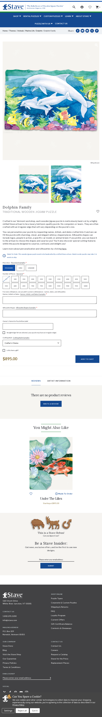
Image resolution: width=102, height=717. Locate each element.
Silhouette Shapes (20, 307)
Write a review (51, 404)
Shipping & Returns (59, 607)
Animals (20, 31)
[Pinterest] (97, 31)
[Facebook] (78, 31)
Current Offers (58, 620)
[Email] (82, 31)
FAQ (53, 611)
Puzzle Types (57, 598)
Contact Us (61, 23)
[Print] (87, 31)
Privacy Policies (9, 663)
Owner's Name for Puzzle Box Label (15, 321)
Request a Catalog (59, 654)
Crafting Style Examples (21, 338)
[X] (92, 31)
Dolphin (39, 31)
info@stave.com (10, 620)
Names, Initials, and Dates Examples (33, 294)
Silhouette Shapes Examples (26, 308)
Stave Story (8, 646)
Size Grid (19, 274)
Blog (5, 650)
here (64, 248)
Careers (54, 650)
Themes (12, 31)
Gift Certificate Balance (61, 624)
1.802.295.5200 (9, 616)
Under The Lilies (51, 498)
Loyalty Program (58, 615)
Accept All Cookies (35, 710)
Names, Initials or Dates (34, 293)
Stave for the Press (59, 659)
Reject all (22, 710)
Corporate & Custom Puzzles (64, 602)
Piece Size (15, 262)
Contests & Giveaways (61, 628)
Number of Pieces (13, 274)
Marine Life (30, 31)
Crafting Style (16, 338)
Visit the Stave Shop (12, 654)
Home (5, 31)
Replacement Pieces (60, 663)
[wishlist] (97, 211)
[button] (74, 7)
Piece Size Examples (18, 263)
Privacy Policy (18, 705)
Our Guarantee (9, 659)
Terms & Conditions (11, 667)
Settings (8, 710)
